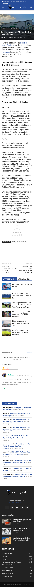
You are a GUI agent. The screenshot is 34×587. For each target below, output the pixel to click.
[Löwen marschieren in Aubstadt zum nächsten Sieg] (6, 323)
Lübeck (4, 244)
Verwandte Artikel (9, 279)
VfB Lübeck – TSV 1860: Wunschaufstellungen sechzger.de (25, 269)
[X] (14, 255)
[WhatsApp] (18, 255)
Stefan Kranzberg (8, 37)
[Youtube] (27, 507)
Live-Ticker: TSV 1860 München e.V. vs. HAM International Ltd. (22, 530)
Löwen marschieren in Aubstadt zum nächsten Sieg (20, 323)
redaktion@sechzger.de (17, 502)
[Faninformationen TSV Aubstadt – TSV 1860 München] (6, 332)
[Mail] (17, 507)
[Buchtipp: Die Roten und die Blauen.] (6, 286)
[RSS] (22, 507)
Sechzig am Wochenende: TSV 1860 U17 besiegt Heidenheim (9, 269)
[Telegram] (27, 255)
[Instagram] (12, 507)
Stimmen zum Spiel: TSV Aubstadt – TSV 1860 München (21, 314)
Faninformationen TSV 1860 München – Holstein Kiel (21, 296)
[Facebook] (10, 255)
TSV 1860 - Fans (14, 28)
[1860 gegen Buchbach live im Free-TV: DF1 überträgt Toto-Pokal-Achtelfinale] (6, 305)
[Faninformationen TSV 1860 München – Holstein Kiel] (6, 295)
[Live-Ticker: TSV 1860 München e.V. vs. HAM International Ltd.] (6, 531)
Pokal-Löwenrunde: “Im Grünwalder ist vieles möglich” (16, 446)
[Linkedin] (23, 255)
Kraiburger (11, 375)
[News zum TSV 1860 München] (17, 7)
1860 (13, 241)
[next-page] (6, 339)
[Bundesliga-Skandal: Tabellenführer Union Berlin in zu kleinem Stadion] (6, 540)
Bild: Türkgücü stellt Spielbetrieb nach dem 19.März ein (22, 521)
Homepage (6, 52)
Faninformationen (21, 241)
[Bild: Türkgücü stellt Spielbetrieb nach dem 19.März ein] (6, 522)
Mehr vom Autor (24, 279)
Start (2, 12)
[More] (32, 255)
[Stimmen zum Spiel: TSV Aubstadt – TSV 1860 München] (6, 314)
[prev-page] (3, 339)
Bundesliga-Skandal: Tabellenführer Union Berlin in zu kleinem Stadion (21, 539)
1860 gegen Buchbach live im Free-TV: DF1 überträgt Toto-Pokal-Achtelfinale (21, 305)
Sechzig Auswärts (10, 12)
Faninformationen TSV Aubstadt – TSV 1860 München (20, 332)
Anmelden (29, 352)
